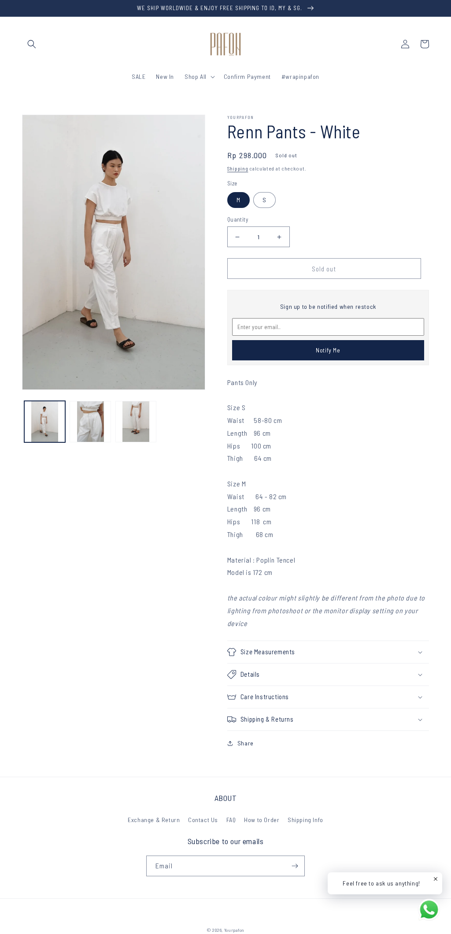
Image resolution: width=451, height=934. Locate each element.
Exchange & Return (154, 819)
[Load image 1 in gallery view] (44, 421)
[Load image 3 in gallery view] (135, 421)
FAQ (231, 819)
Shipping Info (305, 819)
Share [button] (245, 743)
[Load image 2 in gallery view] (90, 421)
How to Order (261, 819)
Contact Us (203, 819)
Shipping (237, 168)
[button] (31, 44)
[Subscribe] (294, 866)
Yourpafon (234, 930)
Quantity (237, 219)
